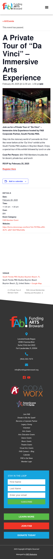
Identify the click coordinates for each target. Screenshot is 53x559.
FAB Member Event (10, 220)
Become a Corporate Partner (26, 421)
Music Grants (26, 441)
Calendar (26, 455)
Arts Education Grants (26, 435)
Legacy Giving (26, 424)
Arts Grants (26, 431)
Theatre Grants (26, 445)
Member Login (26, 462)
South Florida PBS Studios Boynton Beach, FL (21, 277)
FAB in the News (26, 458)
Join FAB (26, 414)
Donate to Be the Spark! (26, 418)
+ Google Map (36, 283)
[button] (46, 7)
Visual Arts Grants (26, 448)
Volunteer (26, 428)
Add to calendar (16, 181)
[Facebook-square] (24, 377)
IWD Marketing (31, 554)
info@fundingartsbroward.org (26, 370)
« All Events (8, 21)
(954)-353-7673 (26, 359)
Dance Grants (26, 438)
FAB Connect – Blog (26, 451)
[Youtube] (28, 377)
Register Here (9, 169)
